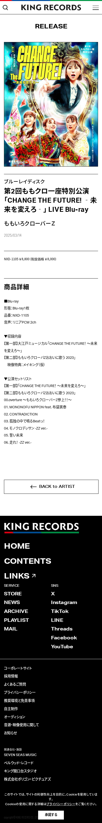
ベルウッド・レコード (18, 763)
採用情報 (11, 676)
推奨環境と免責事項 (19, 701)
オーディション (14, 717)
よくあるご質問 (15, 684)
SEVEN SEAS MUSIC (20, 755)
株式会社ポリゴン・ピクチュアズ (27, 779)
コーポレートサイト (18, 668)
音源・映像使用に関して (21, 725)
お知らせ (10, 733)
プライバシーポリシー (20, 692)
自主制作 (11, 709)
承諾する (51, 815)
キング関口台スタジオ (20, 771)
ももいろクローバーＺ (29, 223)
